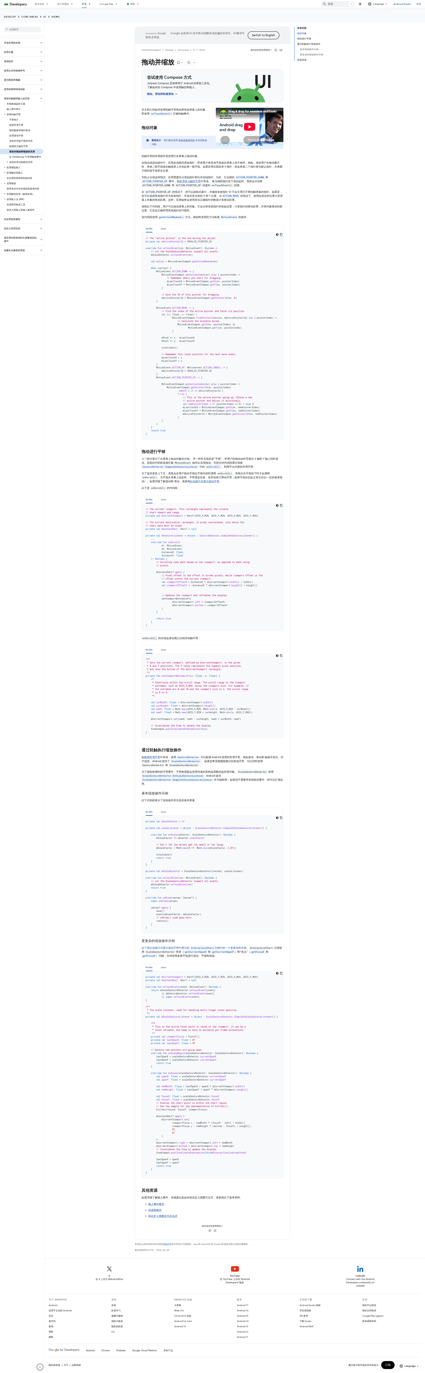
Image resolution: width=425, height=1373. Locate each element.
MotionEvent (229, 217)
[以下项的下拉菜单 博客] (139, 4)
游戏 (113, 1305)
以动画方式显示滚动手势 (204, 481)
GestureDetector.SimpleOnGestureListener (170, 466)
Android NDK (306, 1326)
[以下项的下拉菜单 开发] (91, 4)
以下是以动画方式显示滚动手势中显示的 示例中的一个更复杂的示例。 (195, 948)
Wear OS (179, 1310)
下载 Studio (305, 1321)
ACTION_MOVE (231, 195)
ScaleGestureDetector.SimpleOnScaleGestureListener (177, 779)
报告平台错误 (369, 1305)
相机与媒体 (117, 1321)
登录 (418, 3)
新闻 (51, 1326)
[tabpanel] (212, 336)
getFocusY (148, 955)
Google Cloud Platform (144, 1350)
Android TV (180, 1326)
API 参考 (303, 1315)
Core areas (29, 16)
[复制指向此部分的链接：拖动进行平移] (169, 452)
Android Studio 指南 (310, 1305)
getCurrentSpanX (196, 951)
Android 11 (242, 1337)
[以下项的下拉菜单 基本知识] (48, 4)
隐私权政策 (117, 1326)
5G (113, 1331)
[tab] (149, 228)
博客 (132, 3)
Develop (10, 16)
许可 (66, 1365)
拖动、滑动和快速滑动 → (162, 94)
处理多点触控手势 (190, 181)
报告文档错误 (369, 1310)
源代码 (52, 1321)
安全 (51, 1315)
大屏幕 (177, 1305)
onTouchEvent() (161, 113)
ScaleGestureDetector (185, 761)
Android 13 (242, 1326)
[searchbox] (22, 29)
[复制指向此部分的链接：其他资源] (161, 1191)
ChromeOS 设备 (182, 1315)
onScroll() (213, 466)
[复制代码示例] (281, 235)
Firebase (121, 1350)
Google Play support (372, 1315)
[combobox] (337, 4)
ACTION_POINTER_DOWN (250, 177)
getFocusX (257, 951)
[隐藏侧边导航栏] (40, 1367)
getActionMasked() (171, 217)
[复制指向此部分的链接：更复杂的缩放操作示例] (178, 941)
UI (44, 16)
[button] (19, 42)
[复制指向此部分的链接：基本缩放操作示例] (171, 794)
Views (55, 16)
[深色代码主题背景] (277, 235)
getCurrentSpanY (223, 951)
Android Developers (151, 50)
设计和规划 (63, 3)
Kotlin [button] (149, 228)
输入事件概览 (156, 1204)
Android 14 (243, 1321)
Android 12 (242, 1331)
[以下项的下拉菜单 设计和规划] (73, 4)
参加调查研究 (369, 1321)
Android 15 (242, 1315)
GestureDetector (188, 757)
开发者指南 (305, 1310)
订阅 (388, 1365)
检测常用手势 (152, 757)
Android (53, 1305)
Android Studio (402, 3)
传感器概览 (155, 1210)
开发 (84, 3)
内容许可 (167, 1244)
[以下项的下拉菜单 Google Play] (118, 4)
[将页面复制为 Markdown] (189, 62)
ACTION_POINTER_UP (154, 181)
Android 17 (242, 1305)
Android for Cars (183, 1321)
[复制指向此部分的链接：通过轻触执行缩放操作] (184, 750)
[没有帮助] (280, 50)
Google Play (107, 3)
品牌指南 (76, 1365)
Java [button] (163, 228)
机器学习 (116, 1310)
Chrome (105, 1350)
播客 (51, 1337)
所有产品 (168, 1350)
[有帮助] (275, 50)
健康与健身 (117, 1315)
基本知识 (39, 3)
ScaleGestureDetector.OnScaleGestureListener (173, 775)
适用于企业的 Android (60, 1310)
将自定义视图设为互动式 (162, 1216)
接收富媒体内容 (186, 140)
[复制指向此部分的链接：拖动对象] (161, 128)
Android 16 (243, 1310)
